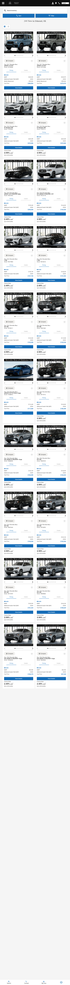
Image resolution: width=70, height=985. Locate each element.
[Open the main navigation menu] (3, 3)
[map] (56, 3)
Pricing (11, 70)
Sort (20, 16)
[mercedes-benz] (10, 3)
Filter (52, 16)
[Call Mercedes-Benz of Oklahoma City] (59, 3)
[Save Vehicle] (31, 61)
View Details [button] (18, 88)
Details (26, 70)
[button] (32, 55)
